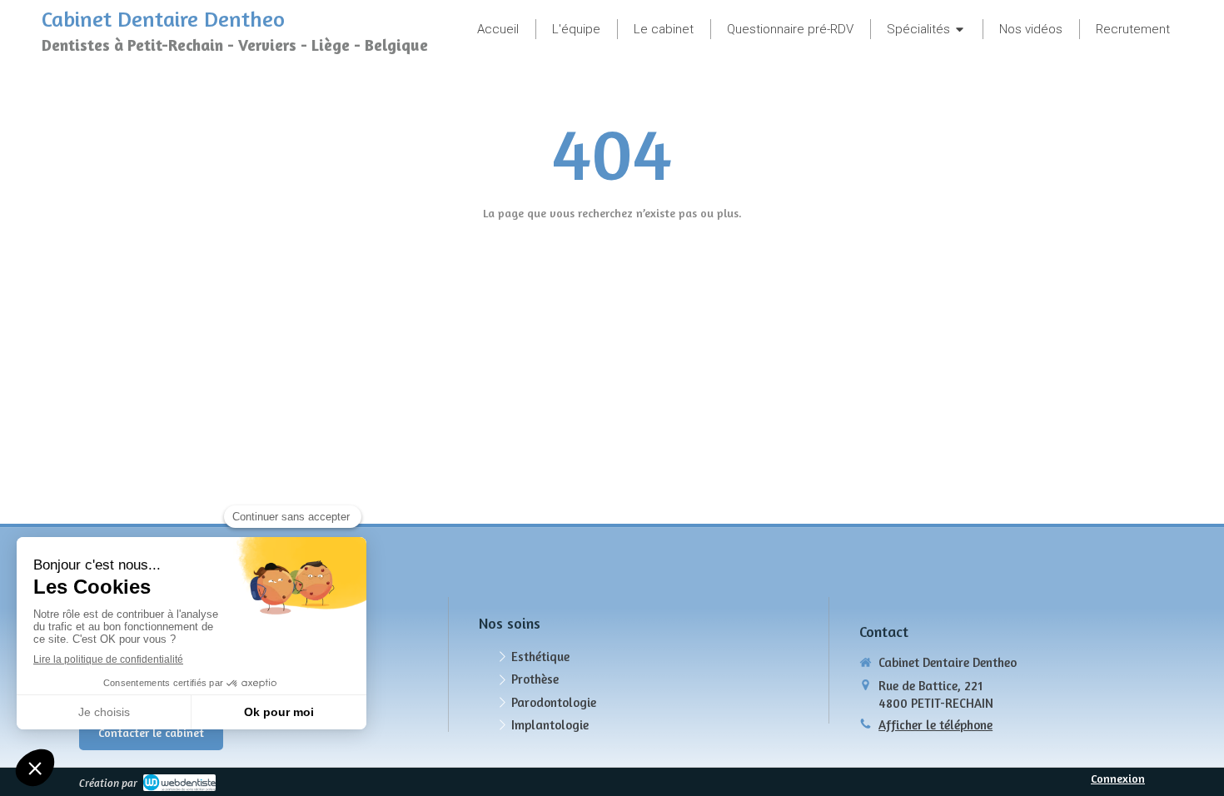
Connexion (1118, 778)
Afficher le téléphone (935, 725)
